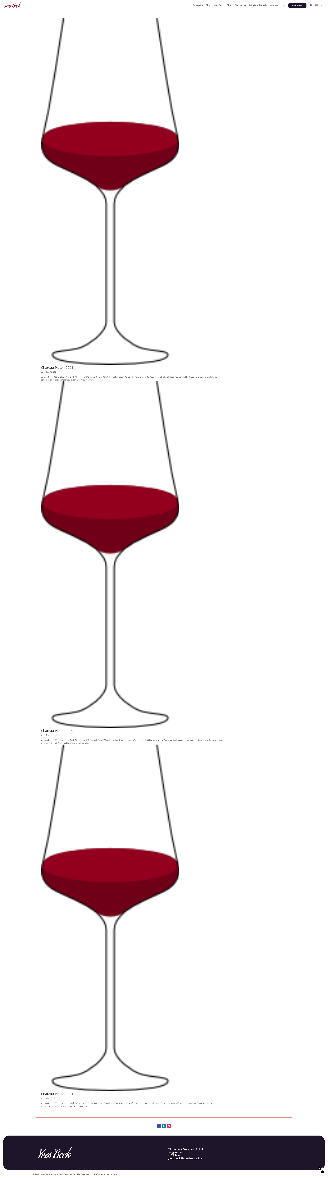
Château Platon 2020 (57, 730)
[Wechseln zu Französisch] (311, 7)
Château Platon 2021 (57, 367)
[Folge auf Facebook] (159, 1126)
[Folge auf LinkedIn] (164, 1126)
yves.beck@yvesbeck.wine (185, 1158)
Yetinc (116, 1174)
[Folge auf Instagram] (169, 1126)
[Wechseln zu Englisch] (316, 7)
